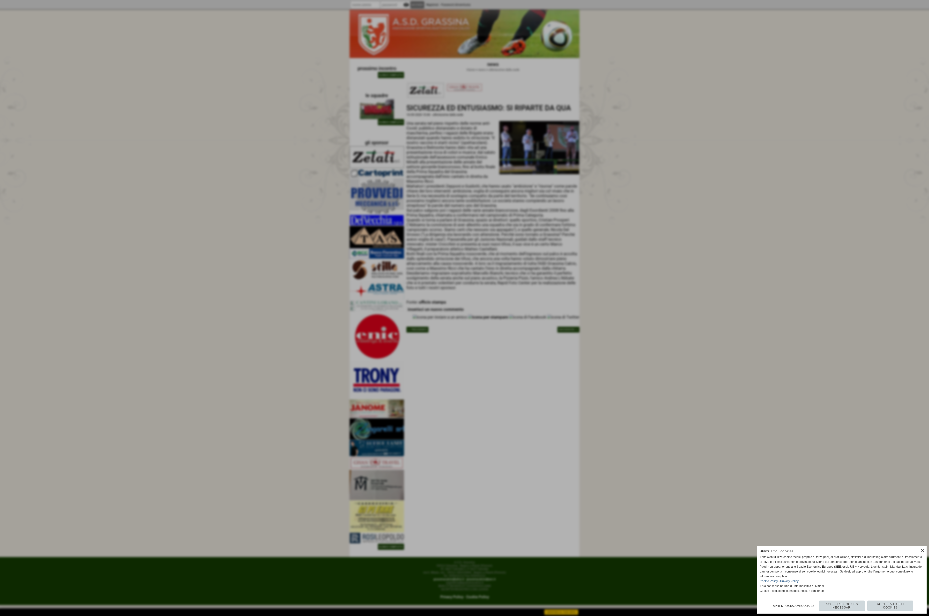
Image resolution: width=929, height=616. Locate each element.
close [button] (922, 550)
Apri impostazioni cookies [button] (793, 606)
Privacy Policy (789, 581)
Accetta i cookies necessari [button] (842, 605)
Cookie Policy (769, 581)
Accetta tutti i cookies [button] (890, 605)
